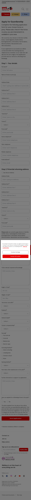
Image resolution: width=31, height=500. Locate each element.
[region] (15, 250)
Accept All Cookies (15, 256)
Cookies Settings (15, 252)
